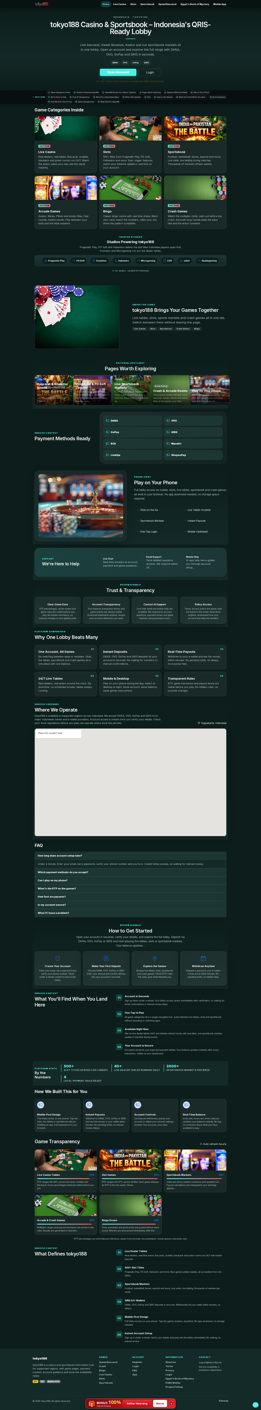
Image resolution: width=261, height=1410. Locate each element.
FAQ (147, 97)
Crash (102, 1366)
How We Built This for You (60, 102)
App (134, 1374)
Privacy (170, 1370)
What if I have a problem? (53, 912)
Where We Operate (132, 97)
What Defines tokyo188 (108, 102)
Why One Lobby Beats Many (106, 97)
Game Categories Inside (59, 92)
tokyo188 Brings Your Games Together (119, 92)
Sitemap (223, 1400)
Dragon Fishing (174, 1387)
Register (137, 1362)
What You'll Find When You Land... (191, 97)
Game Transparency (85, 102)
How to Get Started (163, 97)
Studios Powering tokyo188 (86, 92)
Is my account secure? (52, 904)
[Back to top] (256, 1405)
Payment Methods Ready (176, 92)
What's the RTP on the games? (57, 888)
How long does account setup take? (60, 855)
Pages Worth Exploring (150, 92)
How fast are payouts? (52, 896)
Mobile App (219, 4)
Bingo (102, 1370)
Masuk (160, 1403)
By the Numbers (218, 97)
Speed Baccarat (167, 4)
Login (150, 72)
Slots (133, 4)
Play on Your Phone (200, 92)
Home (106, 4)
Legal (169, 1374)
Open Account (118, 72)
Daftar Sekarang (137, 1403)
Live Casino (119, 4)
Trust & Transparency (80, 97)
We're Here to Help (57, 97)
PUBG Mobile (173, 1383)
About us (171, 1362)
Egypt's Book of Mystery (195, 4)
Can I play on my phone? (53, 880)
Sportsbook (147, 4)
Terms (169, 1366)
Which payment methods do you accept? (63, 872)
